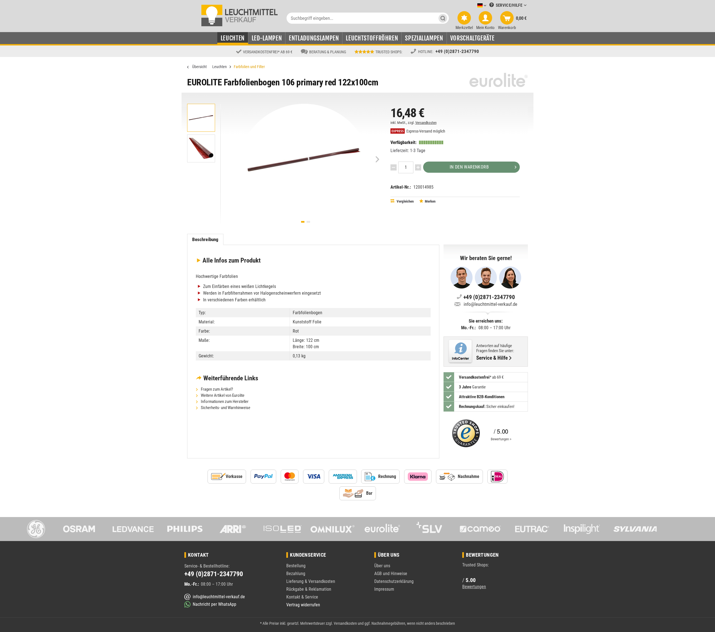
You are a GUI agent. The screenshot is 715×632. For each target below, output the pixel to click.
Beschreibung (205, 239)
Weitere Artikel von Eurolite (222, 395)
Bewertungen (474, 586)
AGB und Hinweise (390, 573)
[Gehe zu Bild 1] (302, 222)
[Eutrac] (532, 529)
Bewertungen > (501, 439)
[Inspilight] (582, 529)
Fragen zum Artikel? (216, 389)
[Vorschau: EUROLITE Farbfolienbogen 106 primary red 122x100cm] (201, 118)
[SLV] (432, 529)
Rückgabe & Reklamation (308, 589)
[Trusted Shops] (464, 433)
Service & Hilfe (492, 358)
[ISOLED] (283, 529)
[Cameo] (482, 529)
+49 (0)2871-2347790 (457, 51)
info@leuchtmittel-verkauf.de (490, 304)
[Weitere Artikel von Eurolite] (498, 80)
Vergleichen (405, 201)
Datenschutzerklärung (394, 581)
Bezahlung (295, 573)
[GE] (33, 529)
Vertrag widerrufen (303, 604)
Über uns (382, 565)
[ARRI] (233, 529)
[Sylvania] (632, 529)
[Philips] (183, 529)
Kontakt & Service (302, 597)
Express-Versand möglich (425, 131)
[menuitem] (473, 5)
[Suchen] (443, 18)
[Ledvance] (133, 529)
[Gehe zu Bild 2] (308, 222)
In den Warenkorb (469, 167)
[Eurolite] (382, 529)
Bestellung (296, 565)
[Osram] (83, 529)
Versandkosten (426, 123)
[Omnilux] (332, 529)
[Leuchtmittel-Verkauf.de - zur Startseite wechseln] (239, 15)
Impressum (384, 589)
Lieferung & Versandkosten (310, 581)
